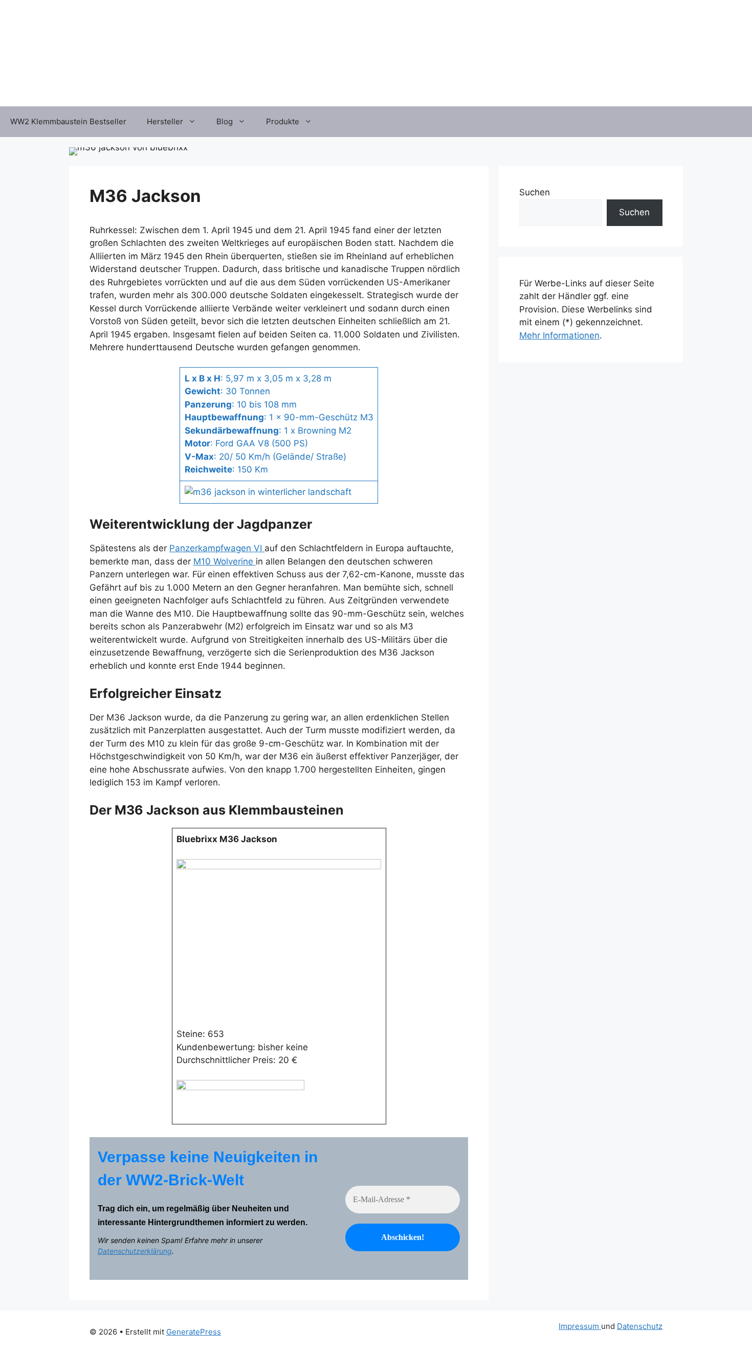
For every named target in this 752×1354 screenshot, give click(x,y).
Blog (224, 121)
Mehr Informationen (559, 335)
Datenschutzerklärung (135, 1251)
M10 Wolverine (224, 561)
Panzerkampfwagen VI (216, 548)
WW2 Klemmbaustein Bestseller (68, 121)
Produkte (282, 121)
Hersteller (165, 121)
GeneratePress (193, 1332)
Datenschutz (639, 1326)
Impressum (580, 1326)
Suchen (534, 192)
